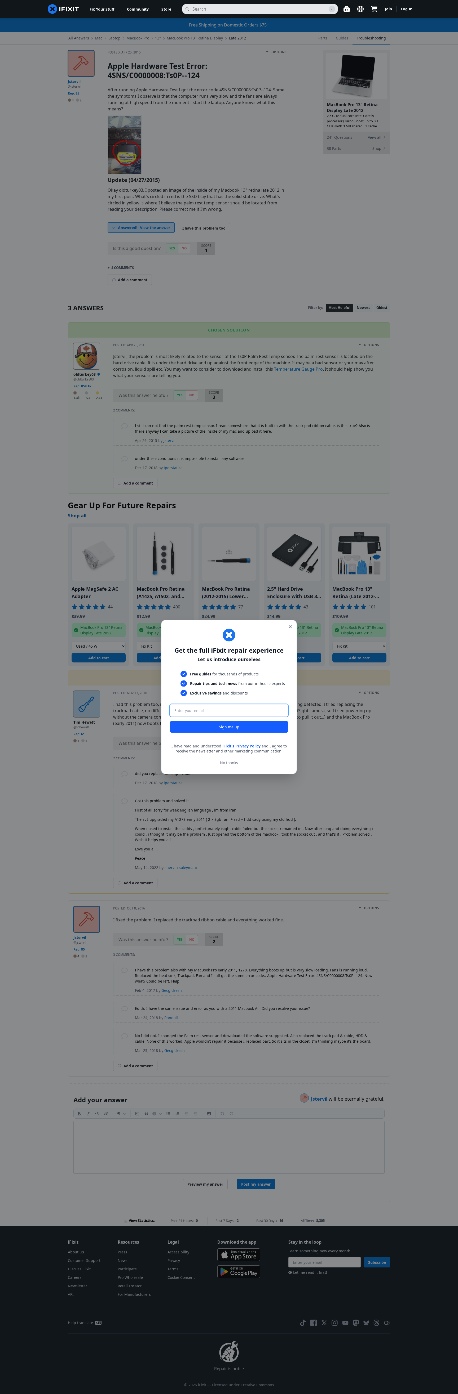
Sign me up (229, 726)
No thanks (229, 762)
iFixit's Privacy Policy (241, 745)
